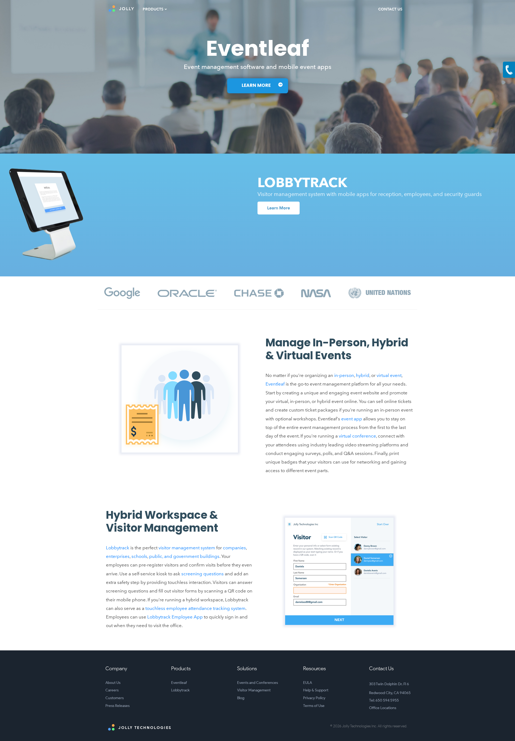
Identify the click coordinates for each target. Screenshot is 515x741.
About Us (112, 682)
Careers (112, 690)
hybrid (362, 375)
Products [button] (153, 9)
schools (139, 556)
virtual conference (357, 436)
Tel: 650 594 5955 (384, 700)
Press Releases (117, 705)
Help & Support (315, 690)
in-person (344, 375)
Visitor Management (254, 690)
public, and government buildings (184, 556)
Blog (240, 698)
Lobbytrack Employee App (175, 617)
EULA (307, 682)
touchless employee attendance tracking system (195, 608)
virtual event (389, 375)
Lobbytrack (117, 547)
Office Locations (382, 708)
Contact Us (390, 9)
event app (351, 418)
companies (234, 547)
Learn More (257, 86)
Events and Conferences (257, 682)
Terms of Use (314, 705)
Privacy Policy (314, 698)
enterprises (118, 556)
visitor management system (187, 547)
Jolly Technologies (144, 727)
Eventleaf (275, 384)
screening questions (202, 573)
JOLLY (126, 9)
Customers (114, 698)
